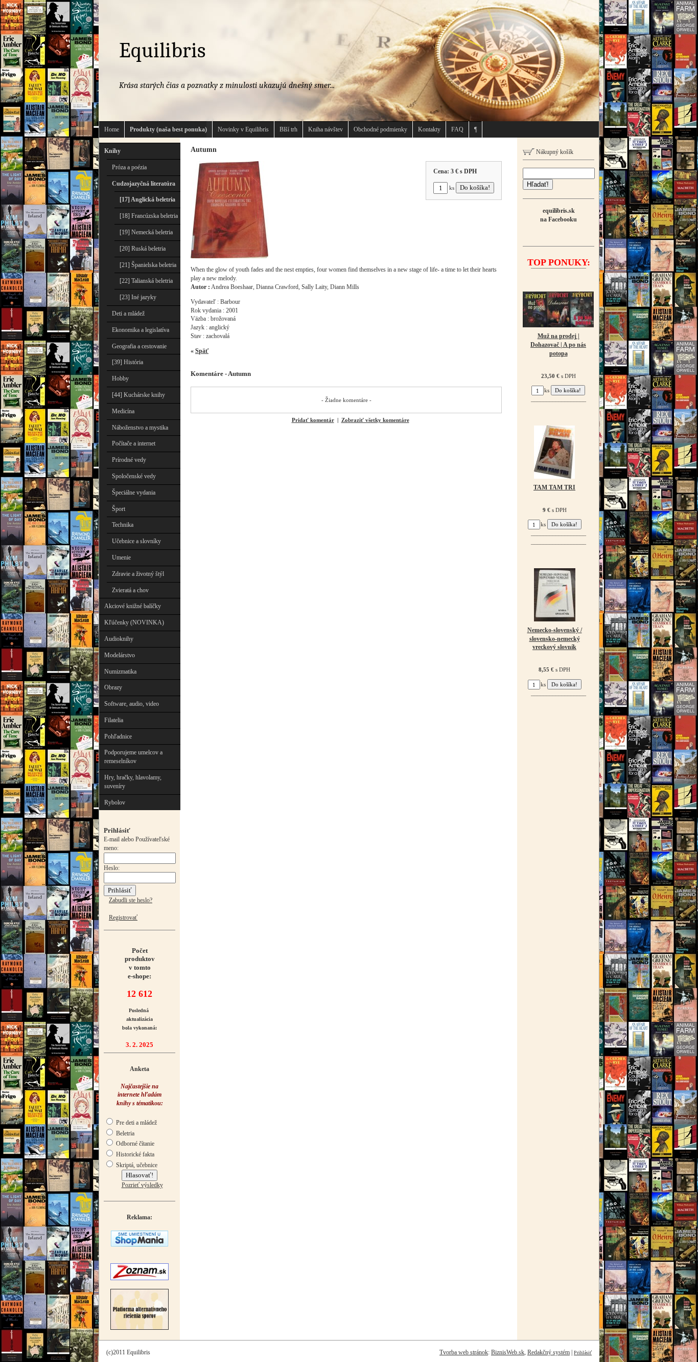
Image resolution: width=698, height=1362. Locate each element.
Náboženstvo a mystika (140, 427)
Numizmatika (120, 671)
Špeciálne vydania (133, 492)
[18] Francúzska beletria (149, 215)
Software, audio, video (131, 703)
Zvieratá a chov (130, 590)
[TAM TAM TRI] (554, 477)
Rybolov (114, 802)
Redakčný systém (548, 1352)
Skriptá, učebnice (135, 1165)
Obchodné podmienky (380, 129)
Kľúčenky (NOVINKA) (134, 622)
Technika (122, 524)
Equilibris (162, 50)
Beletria (124, 1133)
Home (111, 129)
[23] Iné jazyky (138, 297)
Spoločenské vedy (134, 476)
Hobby (120, 378)
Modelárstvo (119, 655)
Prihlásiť (583, 1352)
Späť (201, 350)
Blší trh (288, 129)
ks (451, 188)
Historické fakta (134, 1154)
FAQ (457, 129)
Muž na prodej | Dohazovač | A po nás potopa (558, 344)
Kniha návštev (325, 129)
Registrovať (123, 917)
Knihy (112, 150)
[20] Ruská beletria (143, 248)
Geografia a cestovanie (139, 346)
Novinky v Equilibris (243, 129)
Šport (118, 508)
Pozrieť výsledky (142, 1185)
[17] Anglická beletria (147, 199)
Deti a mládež (128, 313)
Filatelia (113, 720)
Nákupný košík (553, 151)
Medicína (123, 411)
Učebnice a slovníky (136, 541)
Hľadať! (538, 184)
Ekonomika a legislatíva (140, 329)
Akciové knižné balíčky (132, 606)
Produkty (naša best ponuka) (168, 129)
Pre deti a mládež (135, 1122)
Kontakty (429, 129)
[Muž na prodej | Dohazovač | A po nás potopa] (558, 325)
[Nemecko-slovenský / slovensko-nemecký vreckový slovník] (554, 619)
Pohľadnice (118, 736)
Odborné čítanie (134, 1143)
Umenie (121, 557)
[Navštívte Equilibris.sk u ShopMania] (139, 1244)
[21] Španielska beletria (148, 265)
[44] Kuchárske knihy (138, 394)
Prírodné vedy (129, 459)
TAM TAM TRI (554, 487)
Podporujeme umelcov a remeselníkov (133, 757)
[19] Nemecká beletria (146, 232)
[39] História (127, 362)
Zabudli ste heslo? (130, 900)
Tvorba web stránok (463, 1352)
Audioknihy (118, 638)
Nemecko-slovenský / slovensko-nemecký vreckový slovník (554, 639)
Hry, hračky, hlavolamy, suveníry (132, 782)
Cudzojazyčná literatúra (143, 183)
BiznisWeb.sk (507, 1352)
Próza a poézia (129, 167)
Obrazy (113, 687)
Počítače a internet (133, 443)
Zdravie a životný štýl (138, 573)
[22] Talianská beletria (146, 280)
